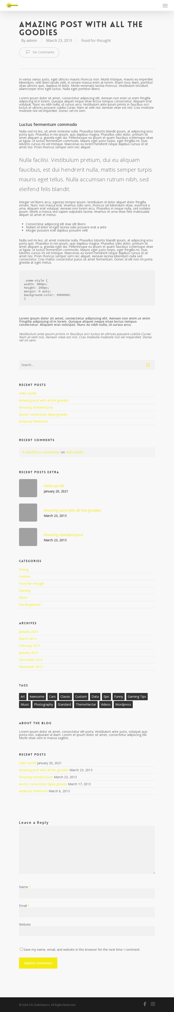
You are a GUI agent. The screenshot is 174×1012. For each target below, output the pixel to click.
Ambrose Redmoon (33, 421)
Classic (65, 696)
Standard (64, 704)
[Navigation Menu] (165, 5)
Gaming (24, 590)
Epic (106, 696)
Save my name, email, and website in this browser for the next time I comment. (82, 949)
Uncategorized (29, 604)
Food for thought (96, 40)
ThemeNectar (86, 704)
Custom (81, 696)
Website (25, 924)
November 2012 (31, 666)
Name (25, 887)
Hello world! (27, 393)
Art (23, 696)
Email (24, 905)
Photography (43, 704)
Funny (118, 696)
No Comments (43, 52)
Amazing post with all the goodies (44, 400)
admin (32, 40)
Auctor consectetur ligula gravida (43, 414)
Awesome (37, 696)
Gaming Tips (137, 696)
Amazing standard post (36, 407)
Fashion (25, 576)
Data (95, 696)
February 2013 (29, 645)
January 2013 (28, 652)
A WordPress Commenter (41, 452)
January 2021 (28, 631)
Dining (23, 570)
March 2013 (27, 638)
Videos (106, 704)
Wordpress (123, 704)
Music (23, 597)
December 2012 (31, 659)
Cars (52, 696)
